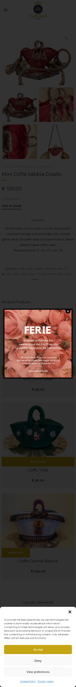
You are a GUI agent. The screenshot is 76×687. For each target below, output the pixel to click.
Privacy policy (46, 681)
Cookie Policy (28, 681)
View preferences (38, 672)
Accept (38, 649)
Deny (38, 660)
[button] (70, 612)
